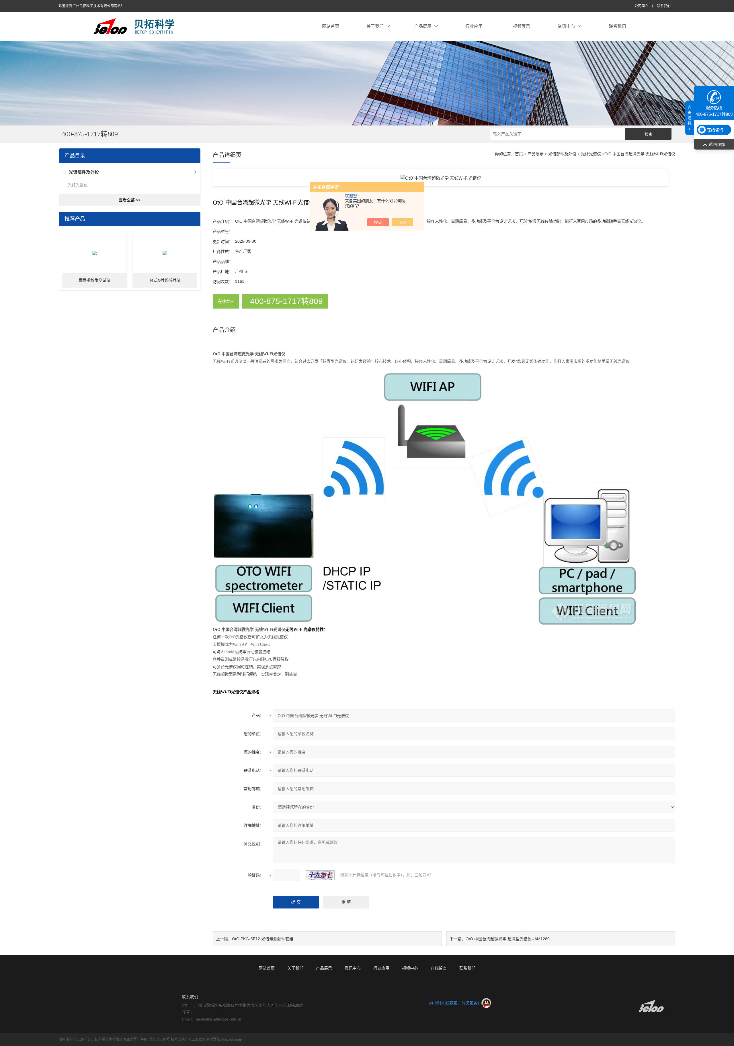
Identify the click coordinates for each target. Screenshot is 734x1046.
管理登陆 (213, 1039)
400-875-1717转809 (286, 301)
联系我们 (664, 6)
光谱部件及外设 (562, 154)
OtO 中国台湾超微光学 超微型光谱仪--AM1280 (508, 939)
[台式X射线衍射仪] (165, 253)
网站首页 (330, 26)
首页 (519, 154)
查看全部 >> (129, 200)
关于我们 (375, 26)
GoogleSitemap (231, 1039)
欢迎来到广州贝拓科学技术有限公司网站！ (91, 6)
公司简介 (641, 6)
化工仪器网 (196, 1039)
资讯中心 (566, 26)
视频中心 (410, 968)
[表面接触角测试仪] (94, 253)
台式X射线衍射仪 (164, 280)
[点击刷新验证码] (320, 875)
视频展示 (521, 26)
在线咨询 (715, 129)
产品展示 (423, 26)
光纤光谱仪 (78, 185)
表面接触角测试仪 (94, 280)
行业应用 (474, 26)
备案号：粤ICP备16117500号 (148, 1039)
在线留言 (226, 301)
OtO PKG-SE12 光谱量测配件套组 (262, 939)
